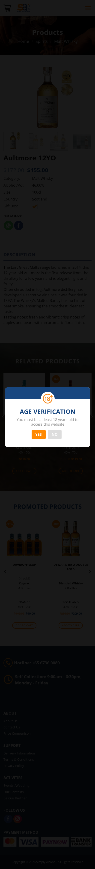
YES (38, 434)
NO (55, 434)
